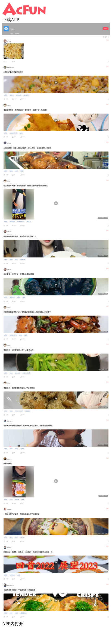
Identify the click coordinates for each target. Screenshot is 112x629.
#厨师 (11, 259)
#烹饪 (5, 95)
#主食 (21, 171)
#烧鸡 (11, 171)
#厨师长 (12, 95)
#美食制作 (18, 95)
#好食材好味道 (20, 221)
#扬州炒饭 (26, 95)
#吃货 (16, 171)
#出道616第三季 (13, 133)
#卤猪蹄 (22, 448)
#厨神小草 (22, 259)
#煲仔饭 (22, 537)
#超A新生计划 (13, 335)
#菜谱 (25, 335)
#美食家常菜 (23, 613)
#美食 (21, 133)
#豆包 (11, 499)
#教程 (16, 537)
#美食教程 (12, 221)
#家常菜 (29, 221)
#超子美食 (12, 575)
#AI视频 (17, 499)
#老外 (11, 613)
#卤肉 (16, 448)
